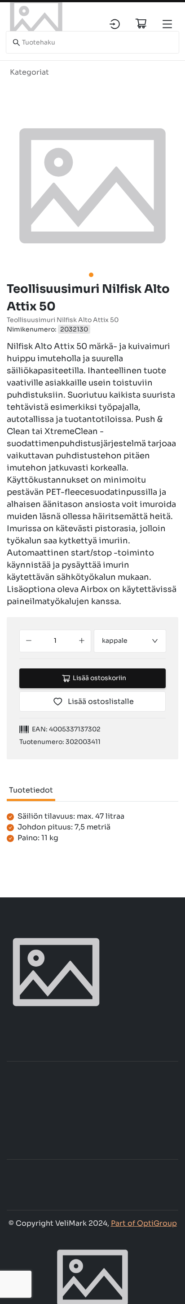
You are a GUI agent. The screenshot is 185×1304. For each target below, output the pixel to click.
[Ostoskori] (141, 23)
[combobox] (130, 641)
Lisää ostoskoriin (99, 678)
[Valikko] (167, 24)
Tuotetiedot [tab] (31, 790)
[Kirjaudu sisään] (114, 24)
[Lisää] (82, 641)
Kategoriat (29, 72)
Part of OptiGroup (144, 1223)
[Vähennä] (29, 641)
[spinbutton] (55, 641)
